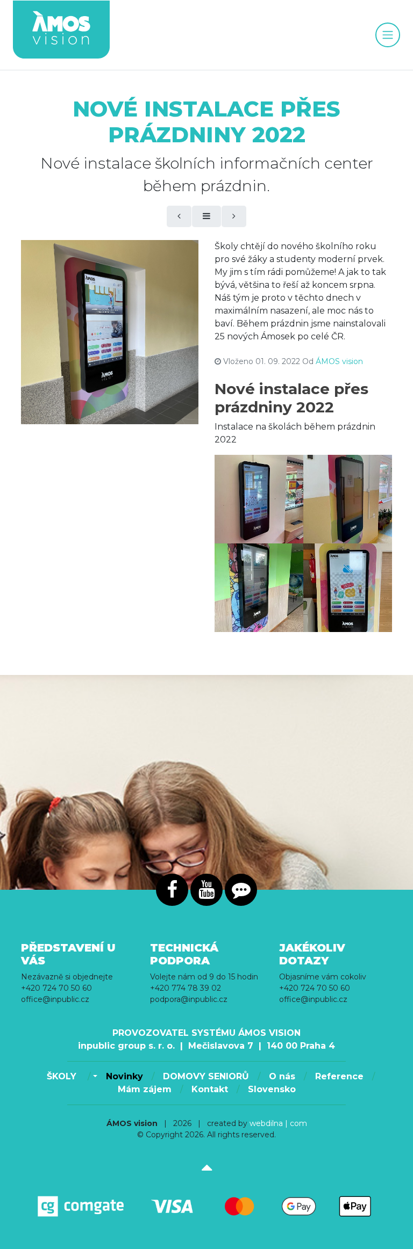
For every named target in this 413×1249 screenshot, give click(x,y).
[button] (93, 1076)
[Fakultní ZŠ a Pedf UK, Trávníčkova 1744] (347, 499)
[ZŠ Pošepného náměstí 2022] (347, 587)
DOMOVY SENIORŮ (206, 1076)
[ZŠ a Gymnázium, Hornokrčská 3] (259, 499)
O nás (282, 1076)
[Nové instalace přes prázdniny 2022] (109, 332)
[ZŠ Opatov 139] (259, 587)
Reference (339, 1076)
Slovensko (272, 1089)
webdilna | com (278, 1123)
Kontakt (209, 1089)
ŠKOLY (63, 1076)
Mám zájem (145, 1089)
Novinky (124, 1076)
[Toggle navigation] (387, 35)
